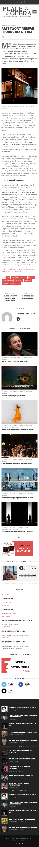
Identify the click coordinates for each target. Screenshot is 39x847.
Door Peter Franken (14, 778)
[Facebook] (14, 2)
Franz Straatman (10, 37)
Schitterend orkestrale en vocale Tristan (17, 532)
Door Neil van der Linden (16, 728)
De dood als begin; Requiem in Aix (13, 396)
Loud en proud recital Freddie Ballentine (19, 768)
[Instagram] (17, 2)
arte (8, 277)
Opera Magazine (5, 583)
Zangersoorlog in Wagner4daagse (22, 759)
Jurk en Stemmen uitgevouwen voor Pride (22, 724)
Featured (13, 357)
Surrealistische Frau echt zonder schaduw (17, 430)
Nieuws (13, 25)
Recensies (15, 427)
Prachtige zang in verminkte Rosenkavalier (19, 784)
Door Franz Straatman (15, 787)
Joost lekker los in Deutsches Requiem (23, 732)
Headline (20, 357)
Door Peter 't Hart (14, 761)
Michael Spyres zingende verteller (14, 362)
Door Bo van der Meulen (16, 742)
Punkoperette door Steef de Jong (13, 631)
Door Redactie (13, 719)
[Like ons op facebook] (20, 684)
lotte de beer (18, 280)
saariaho (5, 284)
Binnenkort (6, 25)
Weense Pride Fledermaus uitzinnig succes (17, 464)
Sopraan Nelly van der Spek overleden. (23, 740)
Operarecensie (29, 493)
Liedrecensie (28, 357)
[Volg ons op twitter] (4, 684)
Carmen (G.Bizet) (7, 598)
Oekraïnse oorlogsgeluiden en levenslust (20, 751)
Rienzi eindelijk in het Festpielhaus (21, 775)
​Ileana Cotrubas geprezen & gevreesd (22, 707)
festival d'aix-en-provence (19, 277)
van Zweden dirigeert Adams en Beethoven (17, 620)
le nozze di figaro (8, 280)
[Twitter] (21, 2)
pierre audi (27, 280)
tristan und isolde (15, 284)
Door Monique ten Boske (16, 710)
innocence (31, 277)
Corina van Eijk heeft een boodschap (22, 819)
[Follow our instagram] (4, 690)
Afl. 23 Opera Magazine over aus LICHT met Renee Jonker (23, 583)
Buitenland (5, 357)
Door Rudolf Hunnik (14, 755)
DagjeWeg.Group (19, 841)
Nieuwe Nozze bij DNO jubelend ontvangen (17, 498)
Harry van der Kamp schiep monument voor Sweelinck (23, 716)
